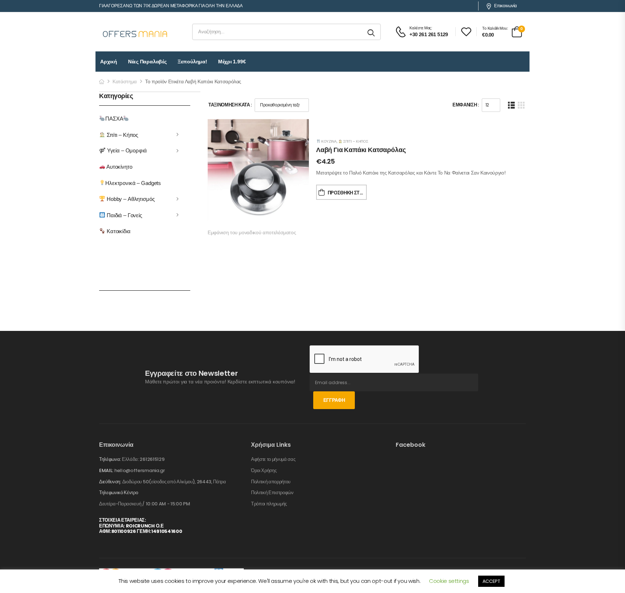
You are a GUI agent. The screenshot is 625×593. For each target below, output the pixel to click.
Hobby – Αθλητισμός (129, 199)
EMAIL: (106, 470)
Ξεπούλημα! (192, 61)
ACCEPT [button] (491, 581)
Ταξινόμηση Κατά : (230, 104)
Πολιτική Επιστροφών (272, 493)
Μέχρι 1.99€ (232, 61)
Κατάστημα (124, 81)
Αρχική (108, 61)
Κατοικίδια (117, 231)
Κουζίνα (328, 141)
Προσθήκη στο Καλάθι (347, 192)
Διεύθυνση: (110, 481)
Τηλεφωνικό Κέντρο (118, 493)
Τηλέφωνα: (110, 459)
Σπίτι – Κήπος (121, 134)
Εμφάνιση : (465, 104)
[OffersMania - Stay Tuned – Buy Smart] (135, 31)
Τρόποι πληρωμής (269, 504)
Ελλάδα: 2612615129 (143, 459)
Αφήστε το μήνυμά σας (273, 459)
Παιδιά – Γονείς (123, 215)
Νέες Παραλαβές (147, 61)
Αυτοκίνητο (118, 167)
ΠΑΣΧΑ (114, 118)
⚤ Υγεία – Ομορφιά (123, 150)
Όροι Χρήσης (263, 471)
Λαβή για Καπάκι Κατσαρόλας (360, 149)
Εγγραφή (334, 400)
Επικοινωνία (505, 5)
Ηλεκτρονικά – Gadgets (133, 183)
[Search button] (371, 32)
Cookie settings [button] (449, 581)
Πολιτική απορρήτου (270, 482)
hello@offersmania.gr (139, 470)
